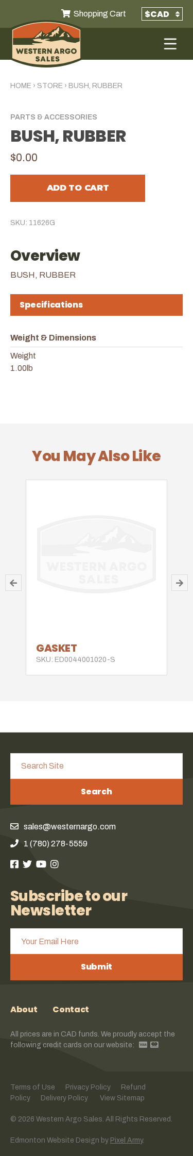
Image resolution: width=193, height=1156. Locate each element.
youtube (41, 864)
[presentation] (96, 305)
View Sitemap (122, 1098)
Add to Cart (78, 188)
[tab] (96, 305)
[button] (13, 582)
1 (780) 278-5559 (55, 843)
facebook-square (14, 864)
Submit (96, 967)
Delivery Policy (64, 1098)
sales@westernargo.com (70, 826)
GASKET (56, 648)
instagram (54, 864)
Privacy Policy (88, 1087)
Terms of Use (32, 1087)
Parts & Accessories (53, 117)
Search (96, 791)
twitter (27, 864)
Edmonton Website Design (54, 1140)
